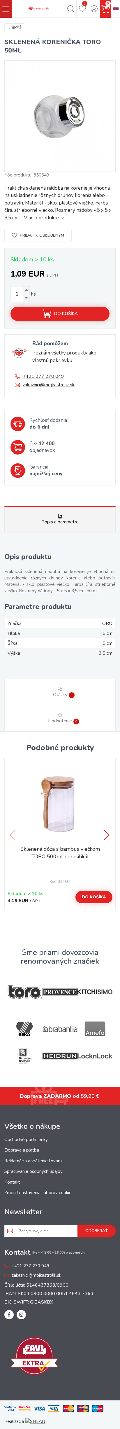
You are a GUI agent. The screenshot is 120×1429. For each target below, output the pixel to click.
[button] (107, 835)
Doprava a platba (21, 1150)
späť (17, 27)
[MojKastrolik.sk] (38, 9)
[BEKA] (25, 1029)
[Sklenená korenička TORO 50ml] (60, 116)
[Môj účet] (94, 9)
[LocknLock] (94, 1056)
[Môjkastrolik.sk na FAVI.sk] (34, 1357)
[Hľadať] (70, 9)
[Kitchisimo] (94, 991)
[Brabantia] (60, 1029)
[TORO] (25, 992)
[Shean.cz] (35, 1421)
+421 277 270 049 (43, 376)
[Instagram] (21, 1314)
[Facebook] (9, 1314)
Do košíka (66, 314)
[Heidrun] (60, 1056)
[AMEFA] (94, 1029)
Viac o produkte (42, 217)
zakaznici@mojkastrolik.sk (49, 385)
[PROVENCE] (60, 992)
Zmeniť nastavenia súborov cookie (38, 1193)
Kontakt (12, 1182)
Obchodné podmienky (26, 1139)
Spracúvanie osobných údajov (33, 1171)
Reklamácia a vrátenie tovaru (33, 1161)
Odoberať (96, 1231)
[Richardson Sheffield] (25, 1056)
